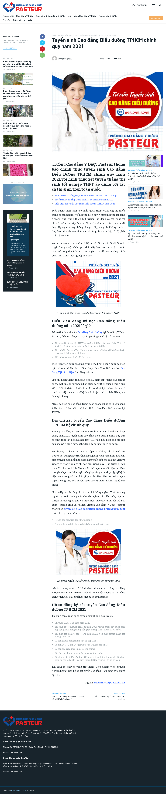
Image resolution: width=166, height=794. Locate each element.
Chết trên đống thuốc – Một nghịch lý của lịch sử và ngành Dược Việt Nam (17, 125)
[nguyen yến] (55, 58)
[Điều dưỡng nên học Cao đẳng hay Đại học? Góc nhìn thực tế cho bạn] (145, 192)
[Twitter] (42, 42)
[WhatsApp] (42, 55)
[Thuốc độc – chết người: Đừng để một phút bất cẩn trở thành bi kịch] (18, 170)
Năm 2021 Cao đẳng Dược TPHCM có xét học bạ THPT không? (86, 195)
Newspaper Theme (18, 790)
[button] (160, 5)
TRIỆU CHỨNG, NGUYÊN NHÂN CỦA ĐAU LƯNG (16, 273)
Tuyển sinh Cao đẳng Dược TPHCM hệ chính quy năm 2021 (84, 199)
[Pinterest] (42, 49)
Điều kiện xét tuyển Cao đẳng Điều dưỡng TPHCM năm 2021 (85, 203)
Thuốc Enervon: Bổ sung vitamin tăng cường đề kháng (16, 262)
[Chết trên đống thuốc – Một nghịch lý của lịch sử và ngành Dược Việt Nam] (18, 141)
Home (54, 35)
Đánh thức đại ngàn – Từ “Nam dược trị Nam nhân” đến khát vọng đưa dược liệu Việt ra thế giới (17, 95)
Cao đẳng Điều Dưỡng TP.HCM (68, 35)
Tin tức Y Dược (7, 58)
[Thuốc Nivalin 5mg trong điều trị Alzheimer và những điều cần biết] (18, 218)
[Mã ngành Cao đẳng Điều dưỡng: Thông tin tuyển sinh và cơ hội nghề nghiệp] (145, 161)
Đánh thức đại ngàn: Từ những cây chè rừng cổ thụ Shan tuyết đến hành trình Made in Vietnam (18, 64)
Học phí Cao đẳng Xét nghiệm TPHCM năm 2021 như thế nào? (68, 697)
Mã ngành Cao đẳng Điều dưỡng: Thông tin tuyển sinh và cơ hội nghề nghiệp (144, 176)
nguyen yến (14, 240)
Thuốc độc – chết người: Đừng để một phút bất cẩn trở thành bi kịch (18, 155)
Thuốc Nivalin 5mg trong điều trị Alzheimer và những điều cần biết (18, 231)
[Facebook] (42, 36)
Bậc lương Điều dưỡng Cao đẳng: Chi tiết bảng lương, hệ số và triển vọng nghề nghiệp (145, 236)
